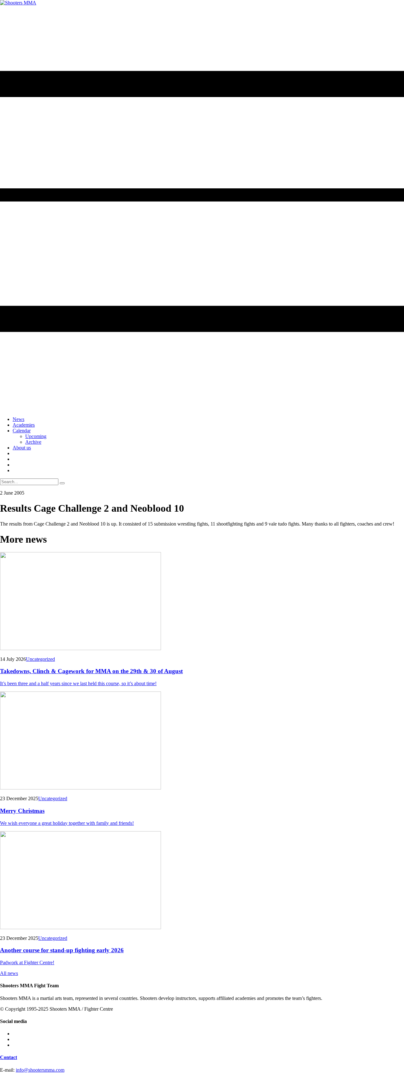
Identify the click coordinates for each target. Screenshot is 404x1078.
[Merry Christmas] (202, 741)
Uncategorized (40, 659)
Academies (24, 425)
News (18, 419)
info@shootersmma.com (40, 1070)
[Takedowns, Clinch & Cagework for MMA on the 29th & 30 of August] (202, 601)
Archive (33, 442)
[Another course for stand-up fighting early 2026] (202, 880)
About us (22, 447)
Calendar (22, 430)
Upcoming (35, 436)
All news (9, 973)
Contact (8, 1057)
